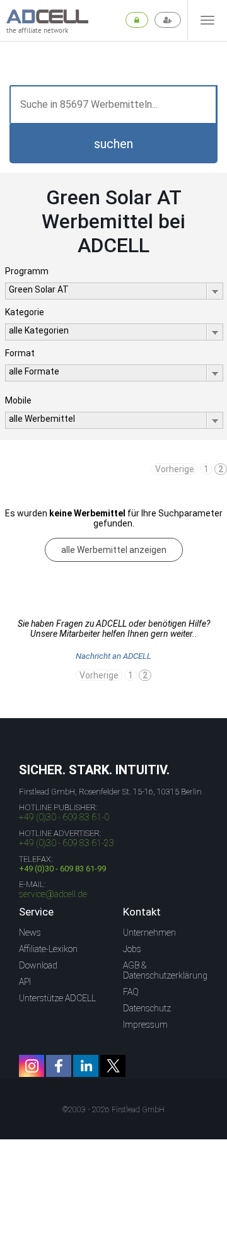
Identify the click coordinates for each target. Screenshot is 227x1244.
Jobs (132, 949)
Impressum (145, 1025)
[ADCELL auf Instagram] (31, 1066)
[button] (113, 143)
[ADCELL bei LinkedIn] (85, 1066)
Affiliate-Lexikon (48, 949)
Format (20, 353)
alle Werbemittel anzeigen (113, 550)
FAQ (131, 992)
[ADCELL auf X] (112, 1066)
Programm (27, 271)
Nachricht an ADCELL (113, 656)
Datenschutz (147, 1008)
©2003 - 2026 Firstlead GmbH (113, 1109)
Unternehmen (149, 932)
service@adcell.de (53, 894)
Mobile (18, 400)
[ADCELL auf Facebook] (58, 1066)
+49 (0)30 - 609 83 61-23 (66, 843)
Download (38, 965)
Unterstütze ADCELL (57, 998)
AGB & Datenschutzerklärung (165, 970)
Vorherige (174, 469)
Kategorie (24, 312)
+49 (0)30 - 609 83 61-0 (64, 817)
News (30, 932)
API (25, 982)
